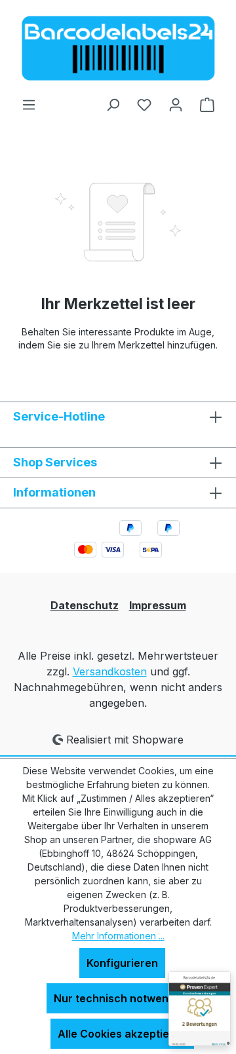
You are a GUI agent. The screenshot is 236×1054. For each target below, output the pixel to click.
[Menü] (29, 104)
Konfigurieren (122, 962)
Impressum (157, 605)
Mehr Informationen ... (118, 935)
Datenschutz (84, 605)
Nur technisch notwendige (122, 998)
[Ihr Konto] (175, 104)
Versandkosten (110, 671)
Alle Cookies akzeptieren (122, 1033)
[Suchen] (112, 104)
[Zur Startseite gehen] (118, 48)
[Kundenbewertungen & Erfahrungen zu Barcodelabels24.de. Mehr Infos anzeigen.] (199, 1008)
